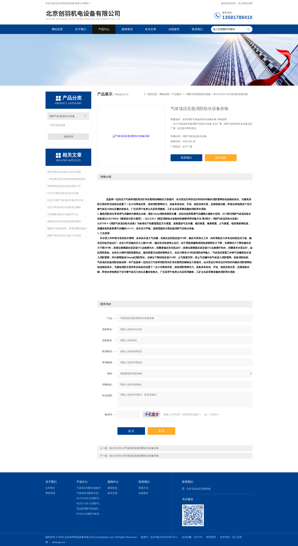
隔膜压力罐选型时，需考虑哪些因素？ (67, 228)
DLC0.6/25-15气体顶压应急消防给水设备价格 (134, 455)
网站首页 (57, 29)
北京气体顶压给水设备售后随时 (64, 207)
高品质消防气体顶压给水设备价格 (90, 508)
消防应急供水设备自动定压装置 (64, 172)
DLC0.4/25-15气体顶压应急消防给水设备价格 (134, 448)
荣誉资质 (50, 493)
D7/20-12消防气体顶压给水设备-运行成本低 (90, 513)
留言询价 (220, 157)
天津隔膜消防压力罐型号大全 (62, 214)
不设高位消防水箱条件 (89, 488)
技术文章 (150, 29)
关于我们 (80, 29)
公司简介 (50, 488)
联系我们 (197, 29)
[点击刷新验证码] (151, 414)
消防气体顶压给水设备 (62, 116)
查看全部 (68, 136)
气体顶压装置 (57, 125)
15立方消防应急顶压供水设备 (63, 193)
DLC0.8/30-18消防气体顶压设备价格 (90, 498)
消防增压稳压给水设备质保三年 (64, 186)
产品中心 (104, 29)
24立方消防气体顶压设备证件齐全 (65, 200)
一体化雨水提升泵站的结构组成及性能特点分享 (68, 179)
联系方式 (143, 488)
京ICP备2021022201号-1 (164, 537)
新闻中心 (113, 481)
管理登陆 (211, 537)
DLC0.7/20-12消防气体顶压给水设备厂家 (90, 503)
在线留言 (174, 29)
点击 (85, 116)
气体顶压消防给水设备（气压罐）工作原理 (90, 493)
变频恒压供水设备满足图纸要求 (64, 221)
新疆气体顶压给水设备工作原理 (64, 235)
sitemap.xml (58, 542)
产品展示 (177, 94)
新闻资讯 (127, 29)
